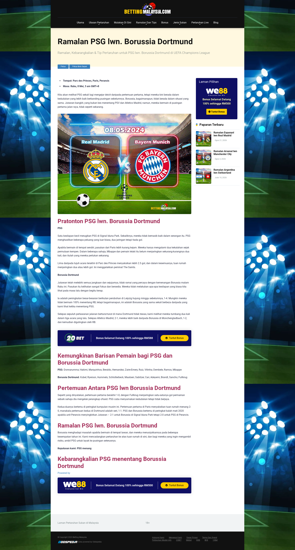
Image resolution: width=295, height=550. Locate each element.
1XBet (215, 540)
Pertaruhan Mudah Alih (161, 540)
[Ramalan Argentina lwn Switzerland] (203, 182)
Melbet (189, 540)
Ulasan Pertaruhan (99, 22)
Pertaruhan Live (199, 22)
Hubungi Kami (158, 537)
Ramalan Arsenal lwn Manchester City (225, 153)
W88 (198, 540)
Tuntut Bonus (176, 338)
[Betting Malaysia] (147, 9)
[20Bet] (74, 342)
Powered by (64, 473)
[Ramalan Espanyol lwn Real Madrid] (203, 145)
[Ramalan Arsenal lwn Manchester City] (203, 164)
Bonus (164, 22)
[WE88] (74, 489)
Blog (215, 22)
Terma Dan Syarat (209, 537)
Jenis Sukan (180, 22)
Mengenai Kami (175, 537)
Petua (63, 66)
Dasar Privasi (192, 537)
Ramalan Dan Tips (146, 22)
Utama (80, 22)
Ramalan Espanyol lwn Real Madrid (224, 134)
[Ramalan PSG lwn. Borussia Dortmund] (217, 92)
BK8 (206, 540)
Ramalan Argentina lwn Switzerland (224, 171)
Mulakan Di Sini (122, 22)
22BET (178, 540)
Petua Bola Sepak (79, 66)
